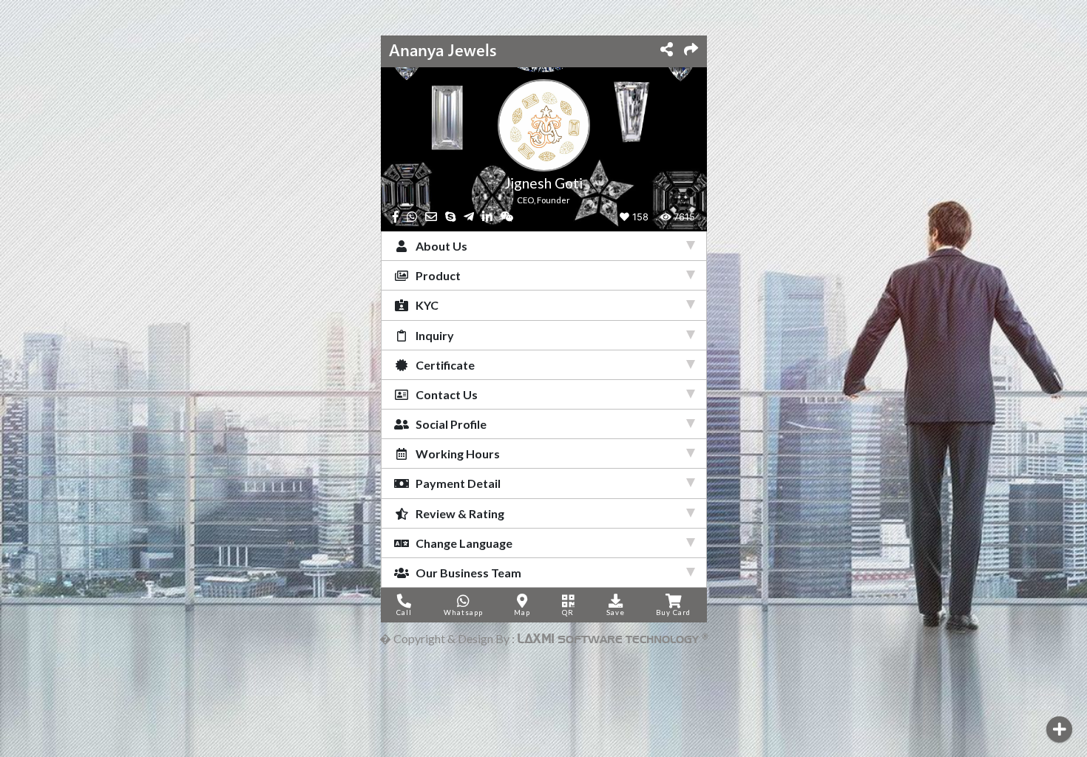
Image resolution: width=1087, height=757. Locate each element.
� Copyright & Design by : (543, 638)
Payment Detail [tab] (456, 483)
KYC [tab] (424, 305)
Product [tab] (436, 275)
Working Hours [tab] (455, 454)
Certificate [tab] (443, 365)
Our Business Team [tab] (466, 573)
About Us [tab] (439, 246)
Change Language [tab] (461, 543)
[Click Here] (1059, 729)
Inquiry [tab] (432, 335)
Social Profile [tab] (449, 424)
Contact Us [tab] (444, 394)
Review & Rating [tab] (457, 513)
